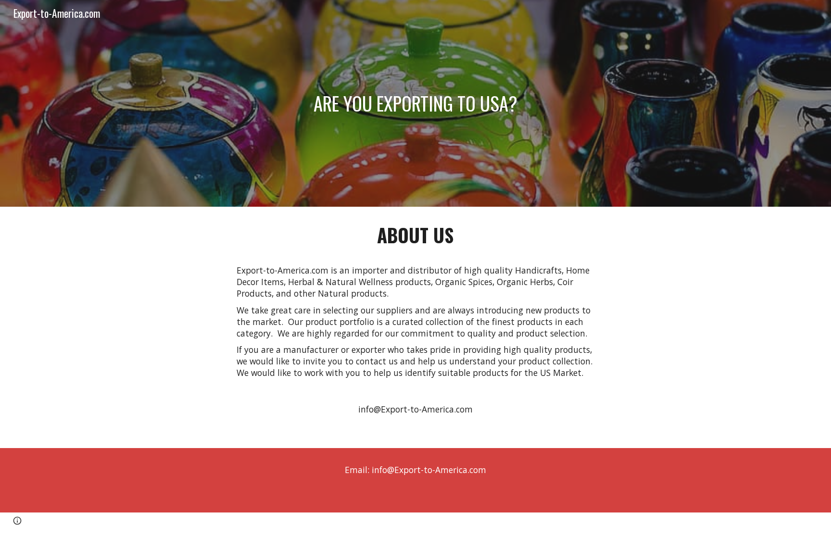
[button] (17, 520)
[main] (415, 103)
